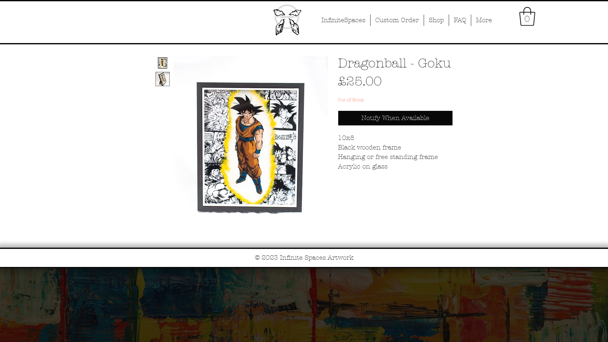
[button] (527, 16)
